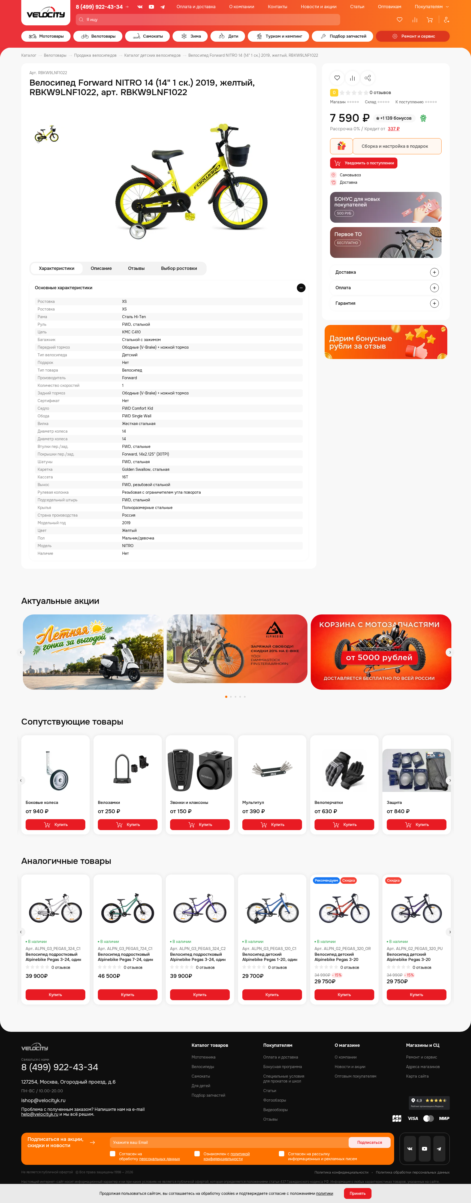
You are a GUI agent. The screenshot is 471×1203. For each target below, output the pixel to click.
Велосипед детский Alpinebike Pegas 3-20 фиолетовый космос (409, 957)
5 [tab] (245, 697)
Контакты (277, 7)
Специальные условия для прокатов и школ (283, 1079)
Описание (101, 268)
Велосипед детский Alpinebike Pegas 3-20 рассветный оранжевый (338, 957)
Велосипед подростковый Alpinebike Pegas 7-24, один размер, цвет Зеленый (125, 957)
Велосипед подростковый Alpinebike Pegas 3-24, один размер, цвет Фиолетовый (198, 957)
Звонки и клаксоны (189, 802)
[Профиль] (444, 19)
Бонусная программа (282, 1066)
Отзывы (136, 268)
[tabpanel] (93, 651)
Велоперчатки (329, 802)
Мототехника (204, 1057)
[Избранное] (399, 19)
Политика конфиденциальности (342, 1172)
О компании (241, 7)
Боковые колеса (42, 802)
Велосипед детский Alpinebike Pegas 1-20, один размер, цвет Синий (269, 957)
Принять (358, 1193)
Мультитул (253, 802)
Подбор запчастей (208, 1095)
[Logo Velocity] (45, 12)
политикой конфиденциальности (227, 1156)
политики (324, 1193)
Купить (61, 824)
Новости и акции (319, 7)
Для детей (201, 1085)
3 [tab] (235, 697)
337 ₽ (394, 129)
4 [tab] (240, 697)
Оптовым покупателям (355, 1076)
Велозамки (109, 802)
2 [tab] (231, 697)
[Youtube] (151, 6)
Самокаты (201, 1076)
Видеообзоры (275, 1109)
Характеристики (56, 268)
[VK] (140, 6)
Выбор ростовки (179, 268)
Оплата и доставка (196, 7)
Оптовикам (389, 7)
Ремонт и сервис (421, 1057)
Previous (21, 652)
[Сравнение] (414, 19)
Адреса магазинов (423, 1066)
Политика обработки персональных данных (413, 1172)
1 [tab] (226, 697)
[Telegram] (163, 6)
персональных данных (159, 1158)
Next (450, 652)
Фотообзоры (274, 1100)
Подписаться (369, 1142)
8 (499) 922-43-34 (99, 7)
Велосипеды (203, 1066)
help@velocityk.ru (39, 1114)
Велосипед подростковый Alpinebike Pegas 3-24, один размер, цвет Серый (53, 957)
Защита (394, 802)
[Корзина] (430, 19)
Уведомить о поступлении (369, 163)
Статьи (357, 7)
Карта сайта (417, 1076)
